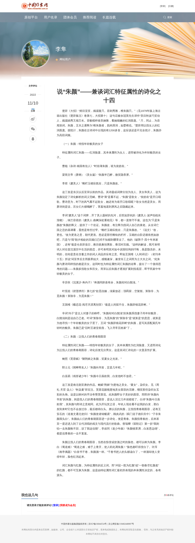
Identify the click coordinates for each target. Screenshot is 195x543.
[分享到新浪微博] (32, 119)
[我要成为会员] (68, 505)
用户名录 (50, 17)
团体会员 (70, 17)
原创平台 (31, 17)
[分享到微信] (32, 128)
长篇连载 (109, 17)
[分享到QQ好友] (32, 138)
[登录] (162, 6)
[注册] (171, 6)
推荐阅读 (89, 17)
